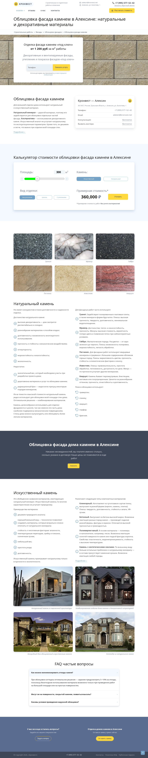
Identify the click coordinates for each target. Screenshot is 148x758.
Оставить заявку (104, 738)
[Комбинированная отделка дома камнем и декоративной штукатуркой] (104, 586)
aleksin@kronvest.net (90, 3)
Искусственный (89, 179)
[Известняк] (74, 278)
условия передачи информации (55, 74)
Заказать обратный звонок (124, 5)
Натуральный (115, 179)
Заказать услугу (61, 67)
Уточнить (118, 197)
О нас (43, 11)
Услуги (19, 11)
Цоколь (44, 197)
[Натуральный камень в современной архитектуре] (43, 586)
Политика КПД (111, 755)
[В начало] (143, 753)
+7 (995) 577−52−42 (124, 2)
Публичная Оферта (126, 755)
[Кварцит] (115, 278)
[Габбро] (115, 246)
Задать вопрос (43, 738)
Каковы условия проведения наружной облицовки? (55, 702)
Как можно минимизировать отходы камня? (52, 672)
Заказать (73, 466)
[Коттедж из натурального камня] (104, 632)
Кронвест (25, 3)
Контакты (55, 11)
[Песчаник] (33, 278)
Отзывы (31, 11)
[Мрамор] (74, 246)
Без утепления (27, 197)
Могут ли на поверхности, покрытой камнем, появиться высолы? (61, 694)
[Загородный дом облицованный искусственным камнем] (43, 632)
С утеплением (61, 197)
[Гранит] (33, 246)
